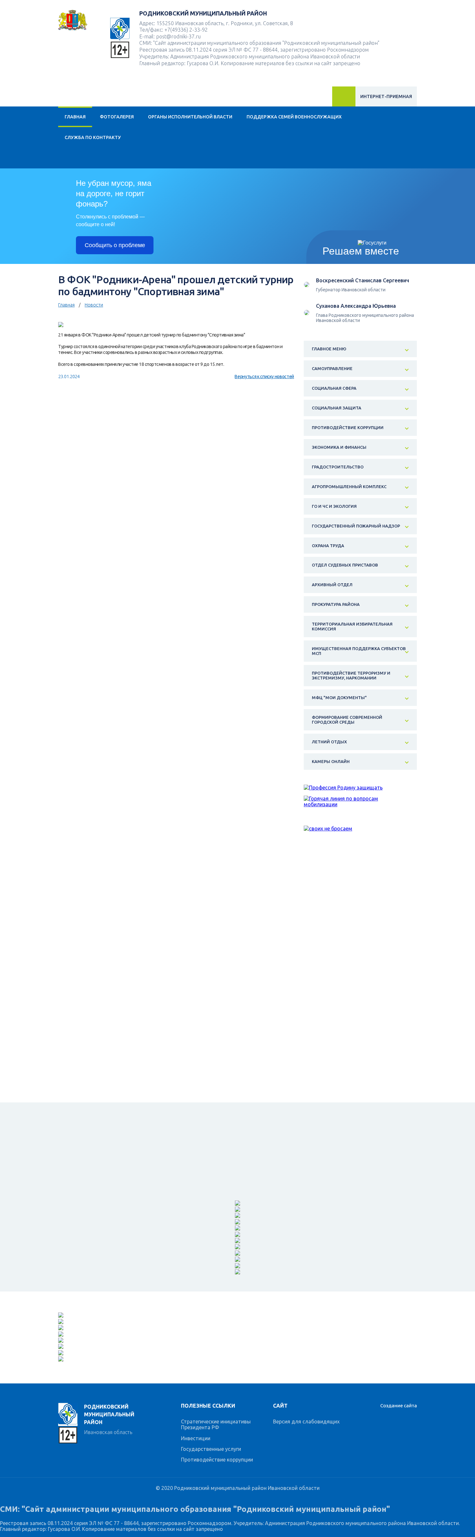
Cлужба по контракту (93, 137)
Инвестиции (195, 1438)
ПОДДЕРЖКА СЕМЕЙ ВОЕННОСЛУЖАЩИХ (294, 116)
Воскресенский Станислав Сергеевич (362, 280)
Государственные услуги (211, 1449)
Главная (75, 116)
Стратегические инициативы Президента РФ (216, 1424)
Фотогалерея (117, 116)
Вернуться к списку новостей (264, 376)
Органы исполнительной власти (190, 116)
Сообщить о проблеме (115, 245)
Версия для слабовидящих (306, 1421)
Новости (94, 304)
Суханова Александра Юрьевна (356, 306)
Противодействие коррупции (217, 1459)
